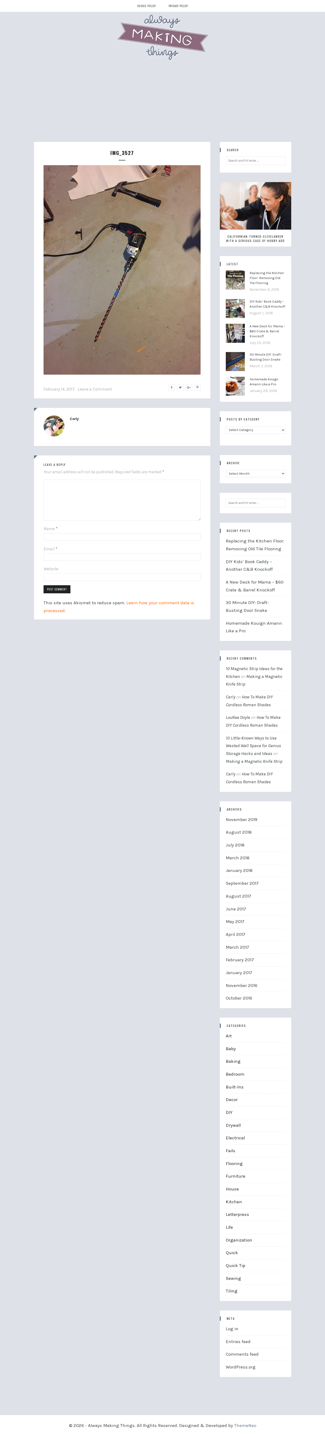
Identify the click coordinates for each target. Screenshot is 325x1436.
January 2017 (239, 972)
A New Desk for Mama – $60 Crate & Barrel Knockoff (267, 331)
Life (229, 1227)
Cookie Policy (146, 6)
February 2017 (240, 959)
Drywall (233, 1125)
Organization (239, 1240)
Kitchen (234, 1201)
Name (50, 528)
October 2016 (239, 998)
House (232, 1189)
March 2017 (237, 947)
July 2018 (235, 845)
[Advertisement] (162, 106)
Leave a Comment (95, 389)
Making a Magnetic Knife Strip (254, 761)
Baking (233, 1061)
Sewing (233, 1278)
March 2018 (238, 858)
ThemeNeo (245, 1425)
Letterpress (237, 1214)
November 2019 (241, 819)
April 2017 (235, 934)
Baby (231, 1048)
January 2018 (239, 870)
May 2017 (235, 921)
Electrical (235, 1138)
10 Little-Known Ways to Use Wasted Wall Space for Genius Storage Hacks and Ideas (253, 745)
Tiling (231, 1291)
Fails (230, 1150)
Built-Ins (235, 1087)
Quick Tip (235, 1265)
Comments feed (242, 1354)
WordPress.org (241, 1367)
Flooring (234, 1163)
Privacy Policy (178, 6)
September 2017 (242, 883)
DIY (229, 1112)
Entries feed (238, 1341)
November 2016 (241, 985)
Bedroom (235, 1074)
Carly (74, 418)
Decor (232, 1099)
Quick (232, 1252)
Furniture (235, 1176)
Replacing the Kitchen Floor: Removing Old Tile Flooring (267, 278)
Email (50, 548)
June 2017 (236, 909)
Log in (232, 1328)
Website (51, 568)
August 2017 (238, 896)
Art (229, 1036)
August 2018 (239, 832)
